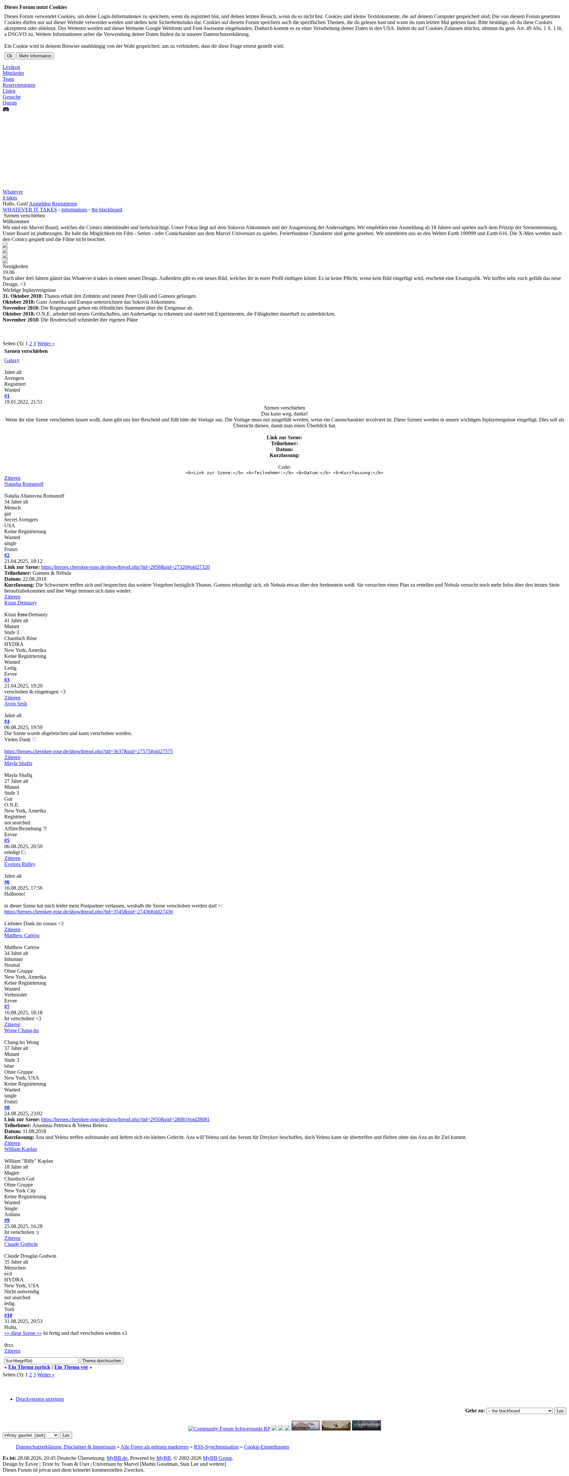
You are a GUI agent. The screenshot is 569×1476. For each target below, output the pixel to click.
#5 (7, 840)
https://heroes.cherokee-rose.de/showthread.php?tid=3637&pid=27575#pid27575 (88, 751)
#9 (7, 1220)
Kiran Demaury (20, 602)
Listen (9, 91)
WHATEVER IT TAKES (30, 209)
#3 (7, 680)
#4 (7, 721)
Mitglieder (13, 73)
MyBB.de (117, 1458)
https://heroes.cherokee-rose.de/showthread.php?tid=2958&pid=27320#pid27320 (125, 567)
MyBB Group (217, 1458)
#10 (8, 1315)
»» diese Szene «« (23, 1333)
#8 (7, 1107)
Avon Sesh (15, 703)
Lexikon (11, 67)
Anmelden (40, 203)
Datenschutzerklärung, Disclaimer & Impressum (66, 1447)
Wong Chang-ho (21, 1030)
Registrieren (64, 203)
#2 (7, 555)
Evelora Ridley (20, 864)
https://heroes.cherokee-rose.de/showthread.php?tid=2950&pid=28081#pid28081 (125, 1119)
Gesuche (12, 97)
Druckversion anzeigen (40, 1399)
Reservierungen (19, 85)
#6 (7, 882)
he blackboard (107, 209)
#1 (7, 396)
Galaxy (11, 360)
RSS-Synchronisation (216, 1447)
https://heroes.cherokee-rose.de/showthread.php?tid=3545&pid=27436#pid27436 (88, 911)
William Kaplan (20, 1149)
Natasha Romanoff (23, 484)
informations (74, 209)
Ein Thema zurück (29, 1367)
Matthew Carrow (22, 935)
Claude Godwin (21, 1244)
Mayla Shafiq (18, 763)
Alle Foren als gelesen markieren (155, 1447)
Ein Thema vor (71, 1367)
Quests (10, 103)
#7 (7, 1006)
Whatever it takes (13, 194)
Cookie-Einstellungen (266, 1447)
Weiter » (46, 343)
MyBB (163, 1458)
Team (8, 79)
